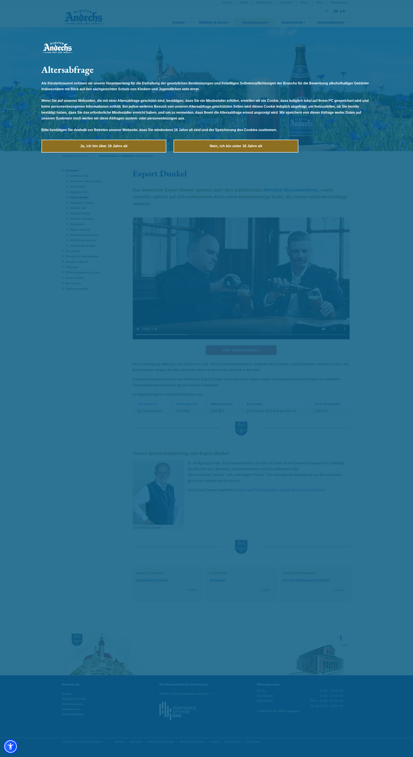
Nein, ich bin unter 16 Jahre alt (236, 146)
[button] (10, 746)
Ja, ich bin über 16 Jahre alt (104, 146)
